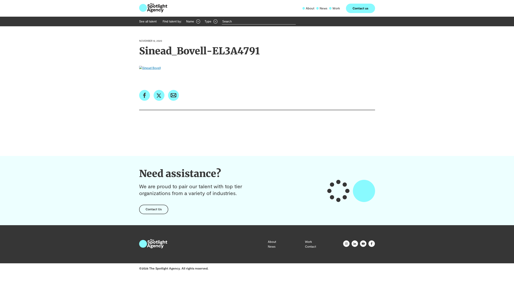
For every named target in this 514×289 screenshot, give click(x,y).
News (323, 8)
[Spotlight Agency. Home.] (153, 247)
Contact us (360, 8)
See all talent (148, 21)
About (310, 8)
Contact (310, 246)
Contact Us (154, 209)
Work (336, 8)
